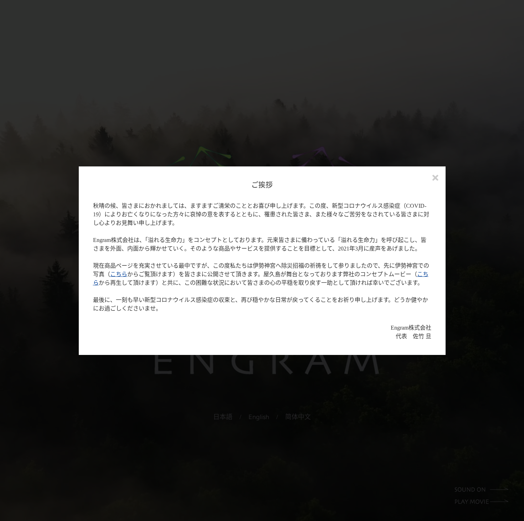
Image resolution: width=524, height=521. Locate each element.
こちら (118, 274)
